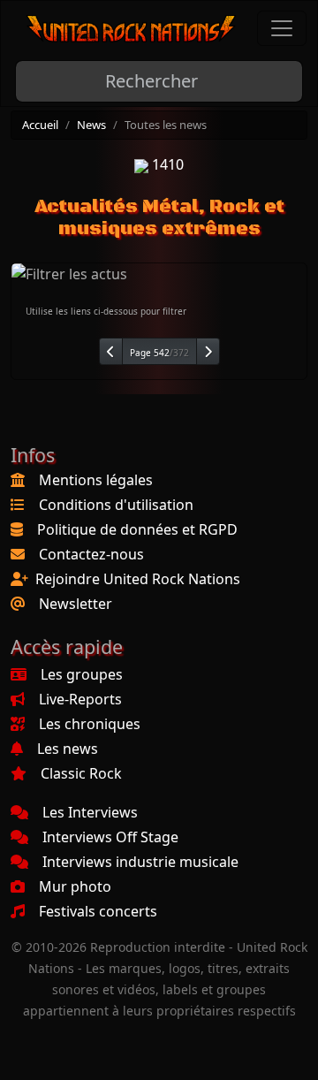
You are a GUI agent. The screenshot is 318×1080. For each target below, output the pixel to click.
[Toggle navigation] (282, 28)
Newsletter (75, 603)
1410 (166, 164)
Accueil (40, 125)
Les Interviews (90, 812)
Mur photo (75, 886)
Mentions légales (96, 480)
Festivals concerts (98, 911)
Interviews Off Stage (110, 837)
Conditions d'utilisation (116, 504)
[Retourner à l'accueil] (131, 29)
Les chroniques (89, 724)
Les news (67, 748)
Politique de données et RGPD (137, 529)
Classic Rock (81, 773)
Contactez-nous (91, 554)
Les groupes (82, 674)
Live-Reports (80, 699)
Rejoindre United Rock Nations (137, 579)
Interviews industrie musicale (140, 861)
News (91, 125)
